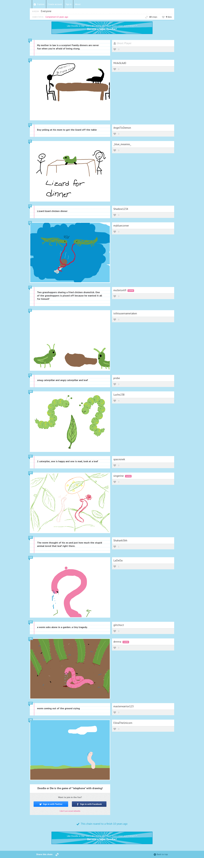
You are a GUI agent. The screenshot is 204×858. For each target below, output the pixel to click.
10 (31, 391)
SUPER (130, 291)
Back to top (162, 854)
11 (31, 456)
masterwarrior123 (123, 706)
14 (31, 557)
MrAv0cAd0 (119, 63)
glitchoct (118, 625)
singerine (118, 475)
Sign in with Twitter (52, 804)
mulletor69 (120, 290)
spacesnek (119, 459)
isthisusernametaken (125, 313)
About (78, 4)
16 (31, 638)
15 (31, 622)
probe (116, 378)
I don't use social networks (70, 811)
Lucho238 (118, 394)
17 (31, 703)
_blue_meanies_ (122, 144)
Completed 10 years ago (56, 16)
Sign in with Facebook (91, 804)
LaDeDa (118, 560)
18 (31, 720)
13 (31, 537)
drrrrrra (117, 641)
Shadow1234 (120, 209)
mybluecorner (121, 225)
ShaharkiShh (120, 540)
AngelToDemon (122, 127)
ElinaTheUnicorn (122, 722)
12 (31, 472)
